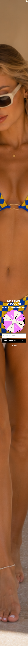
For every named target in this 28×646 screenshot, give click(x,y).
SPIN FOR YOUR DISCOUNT (14, 340)
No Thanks (14, 345)
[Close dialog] (26, 2)
